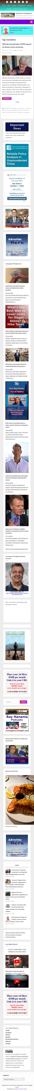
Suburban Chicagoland (24, 13)
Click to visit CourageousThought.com (16, 549)
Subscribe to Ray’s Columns (20, 9)
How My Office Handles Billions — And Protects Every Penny (21, 29)
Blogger (12, 32)
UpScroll (8, 1041)
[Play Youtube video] (17, 961)
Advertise (9, 9)
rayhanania (9, 112)
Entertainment (21, 5)
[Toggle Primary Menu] (31, 21)
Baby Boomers (8, 108)
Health (11, 110)
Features (29, 5)
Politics (4, 112)
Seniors (15, 112)
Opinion (14, 5)
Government (5, 110)
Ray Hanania (19, 50)
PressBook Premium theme (20, 1089)
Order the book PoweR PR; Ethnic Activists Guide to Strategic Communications (15, 935)
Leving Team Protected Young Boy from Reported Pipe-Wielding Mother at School (16, 872)
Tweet (17, 102)
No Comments (8, 53)
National (15, 110)
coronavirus (28, 108)
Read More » (7, 99)
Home (3, 5)
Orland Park (26, 110)
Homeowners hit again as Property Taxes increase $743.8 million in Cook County (16, 919)
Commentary (20, 108)
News (8, 5)
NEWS (17, 865)
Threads (7, 1043)
